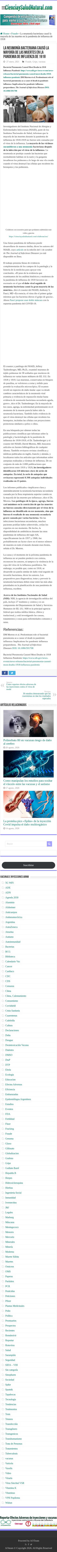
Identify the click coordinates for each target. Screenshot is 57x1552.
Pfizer (8, 1301)
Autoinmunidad (12, 941)
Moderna (9, 1251)
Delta (7, 1035)
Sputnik (9, 1389)
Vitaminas (10, 1493)
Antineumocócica (13, 917)
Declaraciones (12, 1030)
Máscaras (9, 1222)
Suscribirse (28, 865)
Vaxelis (8, 1468)
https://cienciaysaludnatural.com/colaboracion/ (28, 236)
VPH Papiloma (12, 1497)
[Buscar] (49, 844)
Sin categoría (11, 1370)
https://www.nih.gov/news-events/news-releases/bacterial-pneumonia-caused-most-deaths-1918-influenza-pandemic (28, 73)
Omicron (9, 1266)
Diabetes (9, 1050)
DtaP (7, 1060)
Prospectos (10, 1325)
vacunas (42, 62)
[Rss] (26, 1544)
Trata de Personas (13, 1443)
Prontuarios (10, 1320)
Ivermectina (11, 1202)
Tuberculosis (11, 1453)
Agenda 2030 (11, 897)
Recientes (10, 1330)
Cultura (8, 1025)
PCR (7, 1286)
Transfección (11, 1424)
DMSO (8, 1055)
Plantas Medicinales (14, 1306)
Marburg (9, 1217)
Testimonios (11, 1409)
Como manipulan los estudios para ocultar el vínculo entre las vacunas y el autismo (27, 782)
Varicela (9, 1463)
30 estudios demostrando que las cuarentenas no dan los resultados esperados (36, 695)
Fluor (7, 1124)
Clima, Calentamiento (15, 996)
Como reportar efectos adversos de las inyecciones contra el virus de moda (21, 685)
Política (8, 1315)
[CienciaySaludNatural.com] (28, 7)
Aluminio (9, 902)
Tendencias (10, 1404)
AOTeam (34, 1540)
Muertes (9, 1261)
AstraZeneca (11, 927)
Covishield (10, 1005)
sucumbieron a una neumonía (18, 146)
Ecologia (9, 1074)
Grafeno (9, 1158)
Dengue (9, 1040)
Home (6, 33)
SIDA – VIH (11, 1365)
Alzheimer (10, 907)
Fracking (9, 1128)
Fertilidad (9, 1119)
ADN (8, 892)
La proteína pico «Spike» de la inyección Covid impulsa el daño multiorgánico (27, 822)
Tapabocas (10, 1394)
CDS (7, 981)
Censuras (9, 986)
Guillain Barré (12, 1168)
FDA (7, 1114)
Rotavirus (10, 1345)
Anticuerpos (11, 912)
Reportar (9, 1340)
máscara (38, 300)
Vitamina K (10, 1488)
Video (8, 1473)
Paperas (9, 1276)
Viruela (8, 1478)
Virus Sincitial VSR (14, 1483)
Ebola (8, 1069)
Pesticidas (10, 1291)
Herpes (8, 1178)
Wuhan (8, 1502)
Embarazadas (11, 1094)
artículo (20, 249)
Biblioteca (10, 956)
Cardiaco (9, 971)
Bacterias (9, 946)
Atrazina (9, 932)
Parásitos (9, 1281)
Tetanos (9, 1419)
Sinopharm (10, 1374)
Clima (8, 991)
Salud (8, 1350)
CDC (7, 976)
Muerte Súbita (12, 1256)
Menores (9, 1232)
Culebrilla (10, 1020)
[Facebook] (28, 1544)
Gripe (35, 62)
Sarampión (10, 1355)
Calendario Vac (12, 961)
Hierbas (9, 1187)
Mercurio (9, 1237)
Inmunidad (10, 1197)
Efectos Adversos (13, 1084)
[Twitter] (31, 1544)
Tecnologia (10, 1399)
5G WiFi (9, 882)
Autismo (9, 937)
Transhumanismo (13, 1438)
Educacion (10, 1079)
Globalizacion (12, 1153)
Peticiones (10, 1296)
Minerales (10, 1242)
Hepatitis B (10, 1173)
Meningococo (12, 1227)
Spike (8, 1384)
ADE (7, 887)
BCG (7, 951)
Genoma (9, 1138)
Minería (9, 1247)
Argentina (10, 922)
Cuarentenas (11, 1015)
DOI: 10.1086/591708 (22, 648)
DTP (7, 1064)
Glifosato (9, 1148)
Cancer (8, 966)
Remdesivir (10, 1335)
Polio (7, 1311)
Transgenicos (11, 1434)
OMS (8, 1271)
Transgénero (11, 1429)
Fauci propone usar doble (22, 300)
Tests (7, 1414)
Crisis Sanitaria (12, 1010)
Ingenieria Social (13, 1192)
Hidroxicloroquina (14, 1183)
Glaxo (8, 1143)
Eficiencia (10, 1089)
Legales (9, 1212)
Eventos (9, 1109)
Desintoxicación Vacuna (17, 1045)
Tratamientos (11, 1448)
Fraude (14, 33)
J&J (7, 1207)
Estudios (9, 1104)
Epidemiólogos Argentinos (18, 1099)
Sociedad (9, 1379)
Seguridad (10, 1360)
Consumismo (11, 1001)
